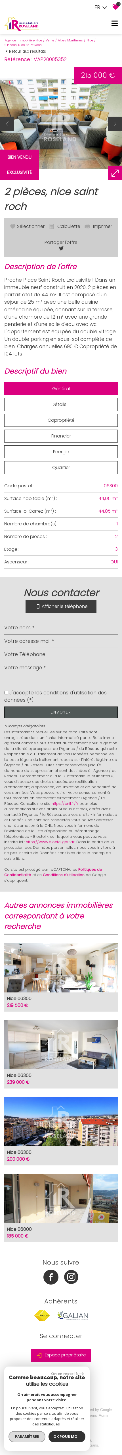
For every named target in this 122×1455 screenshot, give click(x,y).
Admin (104, 1415)
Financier (61, 436)
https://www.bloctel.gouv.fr (50, 842)
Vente (50, 40)
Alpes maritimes (70, 40)
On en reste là (64, 1373)
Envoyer (61, 712)
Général (61, 388)
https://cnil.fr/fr (65, 803)
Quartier (61, 467)
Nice (90, 40)
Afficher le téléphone (65, 606)
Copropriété (61, 420)
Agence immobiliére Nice (23, 40)
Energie (61, 451)
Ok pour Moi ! (67, 1436)
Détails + (61, 404)
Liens (92, 1415)
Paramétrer (27, 1436)
